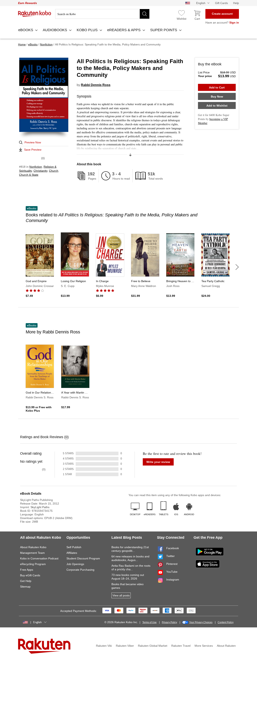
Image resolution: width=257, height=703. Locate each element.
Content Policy (226, 622)
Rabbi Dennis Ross (95, 85)
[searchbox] (102, 14)
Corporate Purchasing (80, 569)
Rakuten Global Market (152, 645)
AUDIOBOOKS (55, 30)
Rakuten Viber (125, 645)
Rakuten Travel (181, 645)
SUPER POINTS (164, 30)
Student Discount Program (83, 558)
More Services (204, 645)
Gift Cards (221, 3)
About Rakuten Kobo (33, 547)
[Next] (237, 267)
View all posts (121, 595)
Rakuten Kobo (34, 14)
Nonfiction (35, 166)
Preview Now (32, 142)
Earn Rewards (27, 3)
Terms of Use (149, 622)
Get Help (25, 581)
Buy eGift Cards (30, 575)
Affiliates (71, 552)
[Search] (144, 14)
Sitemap (25, 586)
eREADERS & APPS (124, 30)
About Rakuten (226, 645)
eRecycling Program (33, 564)
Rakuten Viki (104, 645)
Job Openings (75, 564)
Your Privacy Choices (200, 622)
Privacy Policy (169, 622)
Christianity (40, 170)
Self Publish (73, 547)
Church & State (28, 174)
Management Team (32, 552)
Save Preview (32, 149)
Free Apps (26, 569)
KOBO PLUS (88, 30)
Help (236, 3)
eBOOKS (26, 30)
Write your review (158, 462)
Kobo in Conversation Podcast (39, 558)
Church (53, 170)
